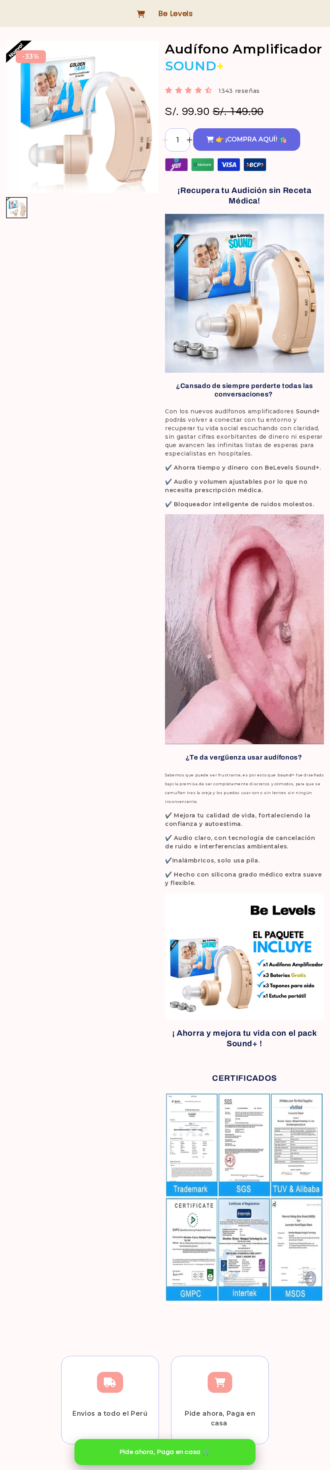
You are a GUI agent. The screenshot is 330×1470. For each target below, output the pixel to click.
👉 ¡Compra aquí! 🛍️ (251, 139)
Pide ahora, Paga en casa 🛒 (165, 1452)
